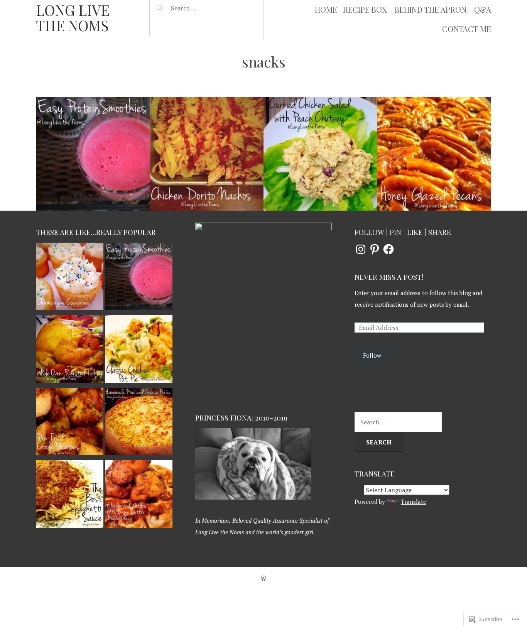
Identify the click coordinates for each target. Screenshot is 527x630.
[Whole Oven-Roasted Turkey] (69, 350)
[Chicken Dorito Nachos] (207, 154)
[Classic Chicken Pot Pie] (138, 350)
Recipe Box (365, 9)
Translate (413, 501)
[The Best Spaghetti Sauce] (69, 495)
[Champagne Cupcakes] (69, 278)
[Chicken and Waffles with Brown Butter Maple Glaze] (138, 495)
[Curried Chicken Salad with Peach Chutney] (320, 154)
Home (326, 9)
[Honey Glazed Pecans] (434, 154)
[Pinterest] (374, 249)
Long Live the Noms (73, 17)
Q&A (482, 9)
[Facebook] (388, 249)
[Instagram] (361, 249)
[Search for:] (202, 8)
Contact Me (466, 29)
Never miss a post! (389, 277)
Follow (372, 355)
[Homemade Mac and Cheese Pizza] (138, 423)
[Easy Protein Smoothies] (93, 154)
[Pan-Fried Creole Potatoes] (69, 423)
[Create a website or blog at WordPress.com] (263, 578)
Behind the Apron (430, 9)
